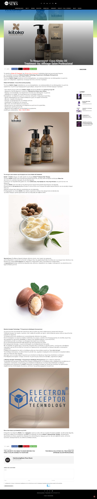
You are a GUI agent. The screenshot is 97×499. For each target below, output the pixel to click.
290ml (28, 110)
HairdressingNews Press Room (23, 458)
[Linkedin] (47, 3)
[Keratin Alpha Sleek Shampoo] (79, 103)
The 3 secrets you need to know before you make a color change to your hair (19, 452)
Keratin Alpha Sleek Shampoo (86, 102)
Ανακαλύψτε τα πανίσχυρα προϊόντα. (87, 109)
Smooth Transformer (86, 94)
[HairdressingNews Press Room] (8, 459)
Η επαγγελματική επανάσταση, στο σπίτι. (86, 115)
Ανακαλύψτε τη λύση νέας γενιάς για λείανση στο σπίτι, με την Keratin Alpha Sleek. (87, 123)
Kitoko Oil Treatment (16, 73)
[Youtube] (56, 3)
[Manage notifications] (94, 496)
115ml (23, 110)
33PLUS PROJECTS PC (55, 492)
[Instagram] (44, 3)
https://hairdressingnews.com (17, 459)
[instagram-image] (85, 79)
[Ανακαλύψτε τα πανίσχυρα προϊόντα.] (79, 110)
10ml (20, 110)
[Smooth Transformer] (79, 96)
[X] (53, 3)
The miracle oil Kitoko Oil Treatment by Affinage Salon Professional (59, 452)
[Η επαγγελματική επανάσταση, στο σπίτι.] (79, 117)
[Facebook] (41, 3)
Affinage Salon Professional (31, 73)
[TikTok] (50, 3)
